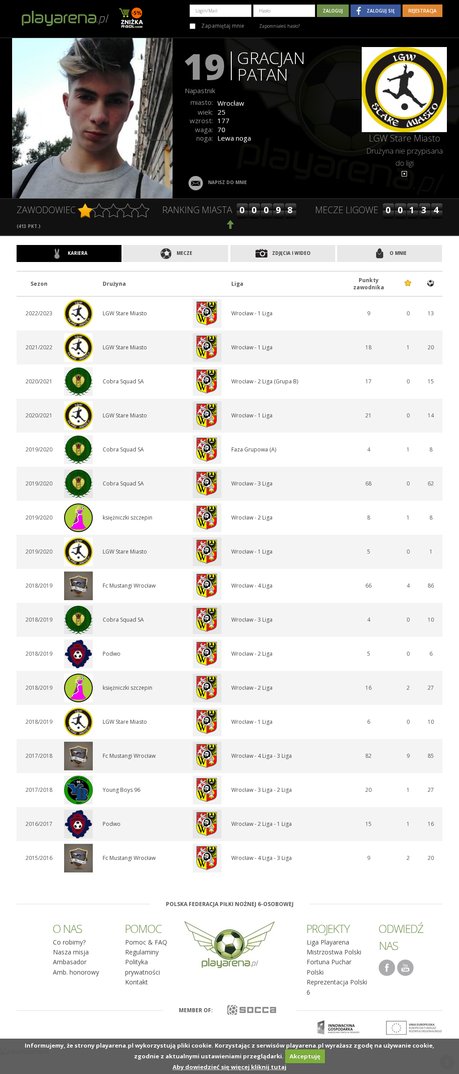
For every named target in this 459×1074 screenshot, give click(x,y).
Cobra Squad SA (123, 381)
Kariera (76, 253)
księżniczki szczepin (127, 517)
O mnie (397, 253)
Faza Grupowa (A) (253, 449)
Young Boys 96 (121, 790)
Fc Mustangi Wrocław (129, 585)
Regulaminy (142, 952)
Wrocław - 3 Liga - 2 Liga (261, 790)
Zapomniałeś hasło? (279, 26)
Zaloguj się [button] (381, 11)
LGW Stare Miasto (404, 138)
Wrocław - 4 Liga (252, 585)
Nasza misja (71, 952)
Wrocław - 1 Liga (252, 313)
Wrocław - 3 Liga (252, 483)
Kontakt (136, 982)
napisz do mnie (227, 182)
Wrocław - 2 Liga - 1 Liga (261, 824)
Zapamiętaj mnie (222, 25)
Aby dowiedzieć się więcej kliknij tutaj (229, 1067)
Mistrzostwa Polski (334, 952)
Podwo (112, 653)
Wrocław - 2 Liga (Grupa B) (264, 381)
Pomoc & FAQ (146, 942)
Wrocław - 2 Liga (252, 517)
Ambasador (70, 962)
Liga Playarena (328, 942)
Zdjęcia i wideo (291, 253)
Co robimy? (69, 942)
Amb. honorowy (76, 972)
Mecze (183, 253)
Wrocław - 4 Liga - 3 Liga (261, 756)
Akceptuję (305, 1056)
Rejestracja (422, 11)
